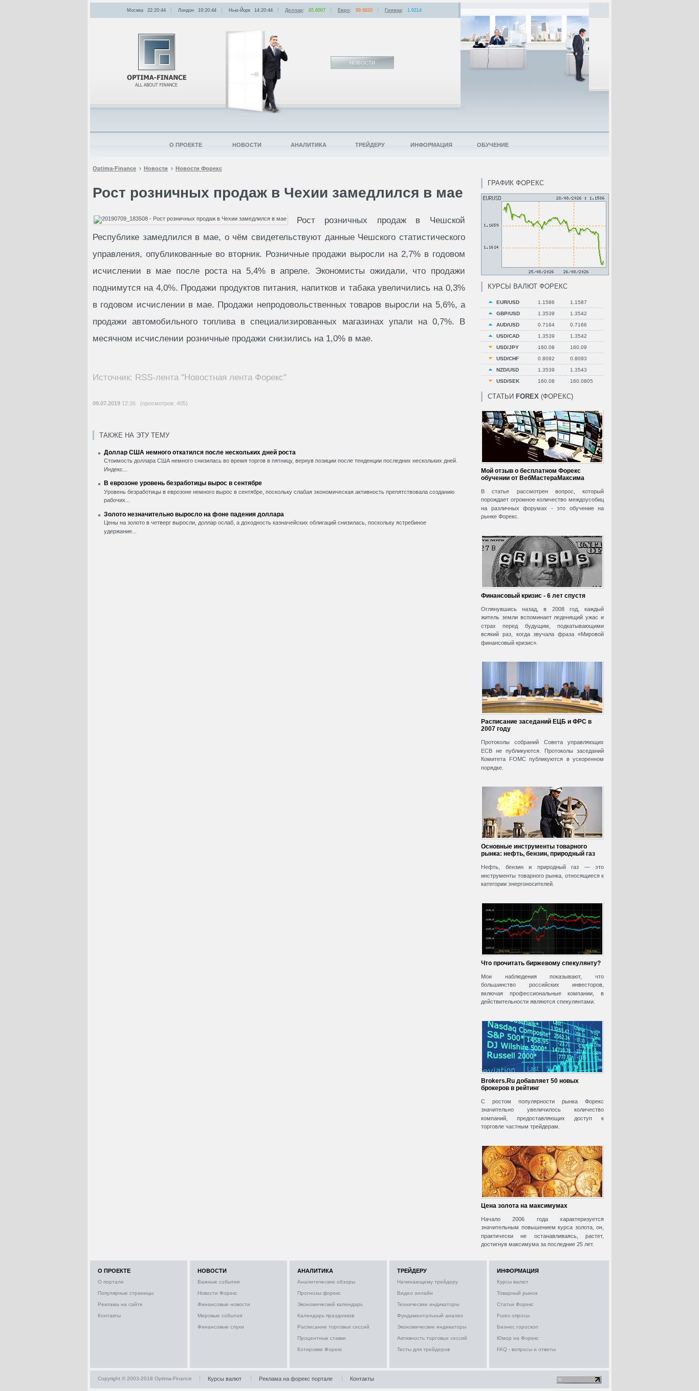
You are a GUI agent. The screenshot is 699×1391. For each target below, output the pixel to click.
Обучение (493, 145)
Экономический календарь (330, 1304)
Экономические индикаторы (431, 1327)
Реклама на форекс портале (296, 1379)
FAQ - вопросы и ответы (526, 1349)
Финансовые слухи (221, 1327)
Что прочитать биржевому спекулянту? (541, 963)
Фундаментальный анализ (430, 1315)
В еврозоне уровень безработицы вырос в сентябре (183, 483)
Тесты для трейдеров (423, 1349)
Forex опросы (513, 1315)
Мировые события (220, 1315)
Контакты (109, 1315)
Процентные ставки (321, 1338)
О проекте (185, 145)
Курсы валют (513, 1282)
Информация (431, 145)
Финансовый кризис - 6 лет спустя (533, 595)
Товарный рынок (517, 1293)
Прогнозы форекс (319, 1293)
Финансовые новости (224, 1304)
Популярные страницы (126, 1293)
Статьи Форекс (515, 1304)
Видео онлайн (415, 1293)
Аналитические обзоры (326, 1282)
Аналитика (308, 145)
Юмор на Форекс (518, 1338)
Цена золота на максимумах (524, 1205)
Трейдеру (370, 145)
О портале (111, 1282)
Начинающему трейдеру (427, 1282)
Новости (246, 145)
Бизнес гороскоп (517, 1327)
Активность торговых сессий (432, 1338)
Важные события (218, 1282)
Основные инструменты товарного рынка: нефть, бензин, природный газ (538, 850)
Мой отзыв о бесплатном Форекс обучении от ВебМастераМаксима (532, 474)
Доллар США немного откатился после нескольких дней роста (200, 452)
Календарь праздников (325, 1315)
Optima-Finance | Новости (156, 60)
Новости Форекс (217, 1293)
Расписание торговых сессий (333, 1327)
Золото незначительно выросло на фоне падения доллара (194, 514)
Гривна (393, 10)
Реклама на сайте (120, 1304)
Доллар (294, 10)
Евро (344, 10)
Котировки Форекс (319, 1349)
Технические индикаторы (428, 1304)
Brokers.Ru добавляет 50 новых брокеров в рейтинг (530, 1084)
